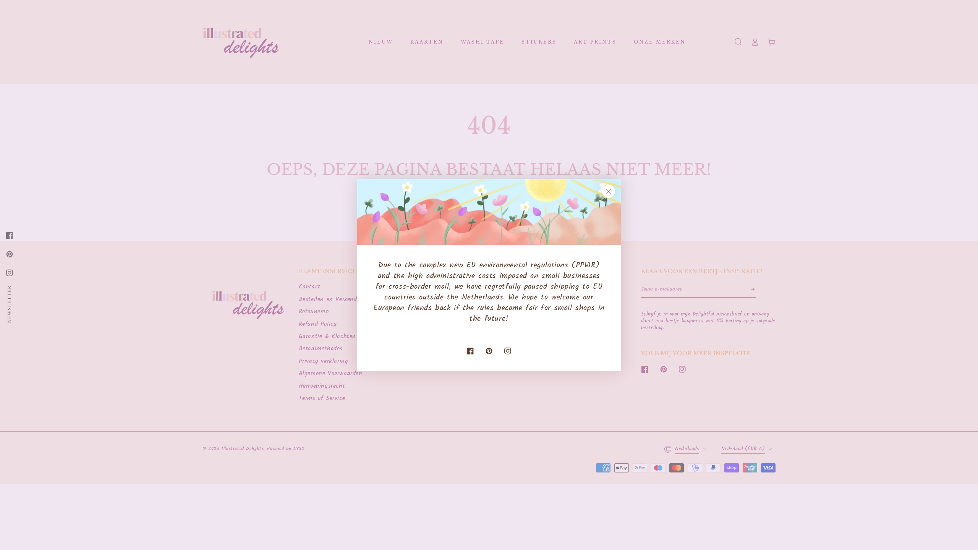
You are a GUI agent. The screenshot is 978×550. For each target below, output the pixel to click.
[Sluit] (608, 191)
